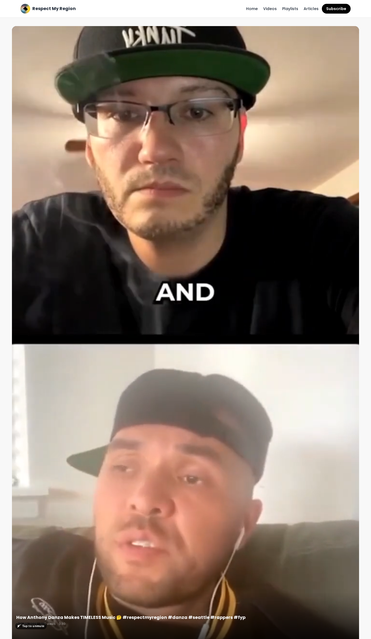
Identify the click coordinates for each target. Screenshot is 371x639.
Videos (270, 8)
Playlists (290, 8)
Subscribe (336, 8)
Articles (311, 8)
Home (252, 8)
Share (347, 33)
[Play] (185, 334)
